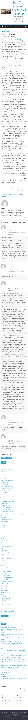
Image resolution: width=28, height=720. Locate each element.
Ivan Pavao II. (5, 495)
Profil (3, 560)
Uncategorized (5, 31)
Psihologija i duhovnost (6, 556)
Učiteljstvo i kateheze (7, 534)
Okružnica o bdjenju (6, 507)
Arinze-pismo (4, 468)
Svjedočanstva (5, 532)
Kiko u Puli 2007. (6, 521)
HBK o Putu (4, 492)
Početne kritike (5, 530)
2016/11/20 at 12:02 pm (15, 65)
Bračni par (4, 606)
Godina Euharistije (6, 490)
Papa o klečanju (5, 552)
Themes (2, 674)
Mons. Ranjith (5, 503)
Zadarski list (5, 585)
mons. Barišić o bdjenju (7, 499)
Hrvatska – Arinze (6, 474)
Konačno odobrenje (6, 598)
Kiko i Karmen (4, 517)
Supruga (4, 609)
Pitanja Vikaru (5, 579)
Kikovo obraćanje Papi (7, 476)
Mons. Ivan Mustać (6, 571)
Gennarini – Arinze (6, 471)
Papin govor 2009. (6, 509)
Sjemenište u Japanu (5, 592)
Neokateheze (5, 573)
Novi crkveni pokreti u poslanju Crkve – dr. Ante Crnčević (14, 655)
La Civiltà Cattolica (6, 497)
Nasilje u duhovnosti (7, 558)
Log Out (2, 538)
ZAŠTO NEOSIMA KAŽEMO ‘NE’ (7, 611)
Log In (2, 536)
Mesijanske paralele (6, 527)
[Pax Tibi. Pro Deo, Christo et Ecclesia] (2, 26)
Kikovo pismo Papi (6, 478)
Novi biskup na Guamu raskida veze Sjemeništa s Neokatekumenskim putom (13, 190)
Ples (2, 548)
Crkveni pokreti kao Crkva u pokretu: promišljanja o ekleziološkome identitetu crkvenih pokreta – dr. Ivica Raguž (13, 631)
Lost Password (4, 540)
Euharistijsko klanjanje (7, 488)
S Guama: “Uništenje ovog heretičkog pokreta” (12, 195)
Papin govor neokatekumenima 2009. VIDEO (11, 657)
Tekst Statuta (5, 600)
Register (3, 588)
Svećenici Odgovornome (7, 581)
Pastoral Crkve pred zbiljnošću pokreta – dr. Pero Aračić (13, 659)
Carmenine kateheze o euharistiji (8, 627)
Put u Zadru (3, 565)
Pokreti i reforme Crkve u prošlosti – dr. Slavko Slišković (13, 665)
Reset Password (4, 590)
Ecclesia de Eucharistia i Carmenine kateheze (11, 641)
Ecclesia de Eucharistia (7, 486)
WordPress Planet (5, 676)
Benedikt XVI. (5, 550)
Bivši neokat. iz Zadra (7, 604)
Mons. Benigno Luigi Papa (8, 501)
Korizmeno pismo (6, 567)
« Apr (2, 706)
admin (13, 36)
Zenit (2, 682)
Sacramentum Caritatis (7, 511)
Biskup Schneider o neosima (7, 480)
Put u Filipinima (4, 563)
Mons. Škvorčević (6, 505)
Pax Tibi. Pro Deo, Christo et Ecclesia (19, 8)
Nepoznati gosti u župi (7, 575)
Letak (3, 569)
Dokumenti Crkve (5, 482)
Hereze (3, 525)
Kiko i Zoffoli (3, 524)
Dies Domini (5, 484)
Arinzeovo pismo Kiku (7, 469)
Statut (2, 594)
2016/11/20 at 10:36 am (15, 39)
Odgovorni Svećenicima (7, 577)
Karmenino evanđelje (7, 519)
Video (3, 554)
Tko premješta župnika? (7, 583)
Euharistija (4, 596)
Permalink (11, 234)
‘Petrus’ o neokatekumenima (7, 465)
